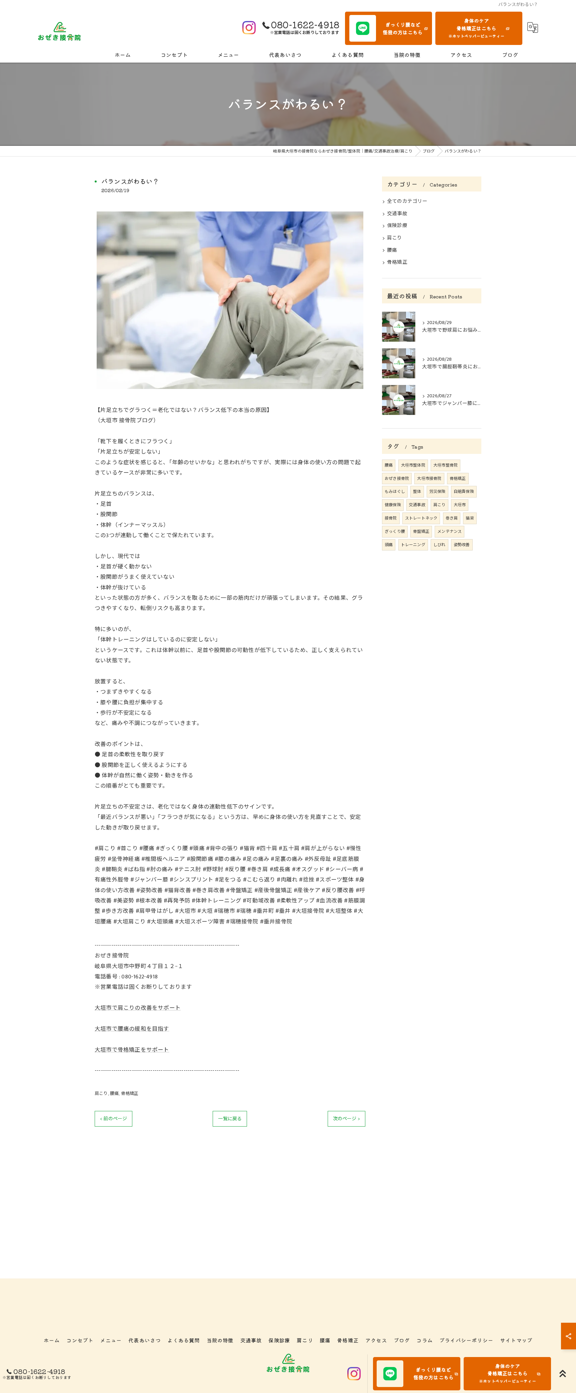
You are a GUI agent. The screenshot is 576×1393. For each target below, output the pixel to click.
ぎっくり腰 (395, 531)
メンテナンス (449, 531)
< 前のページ (113, 1119)
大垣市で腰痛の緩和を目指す (132, 1029)
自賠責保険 (464, 491)
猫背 (470, 518)
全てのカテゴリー (407, 201)
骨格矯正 (130, 1093)
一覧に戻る (230, 1119)
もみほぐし (395, 491)
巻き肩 (452, 518)
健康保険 (393, 505)
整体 (417, 491)
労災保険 (437, 491)
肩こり (101, 1093)
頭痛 (389, 544)
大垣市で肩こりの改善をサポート (138, 1008)
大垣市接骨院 (429, 478)
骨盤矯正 (421, 531)
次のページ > (346, 1119)
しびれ (439, 544)
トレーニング (413, 544)
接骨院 (391, 518)
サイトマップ (516, 1340)
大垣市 (460, 505)
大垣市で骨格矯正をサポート (132, 1050)
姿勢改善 (462, 544)
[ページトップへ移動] (562, 1373)
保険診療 (397, 226)
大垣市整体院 (413, 465)
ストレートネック (421, 518)
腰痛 (114, 1093)
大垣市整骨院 (445, 465)
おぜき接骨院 (397, 478)
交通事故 (397, 214)
